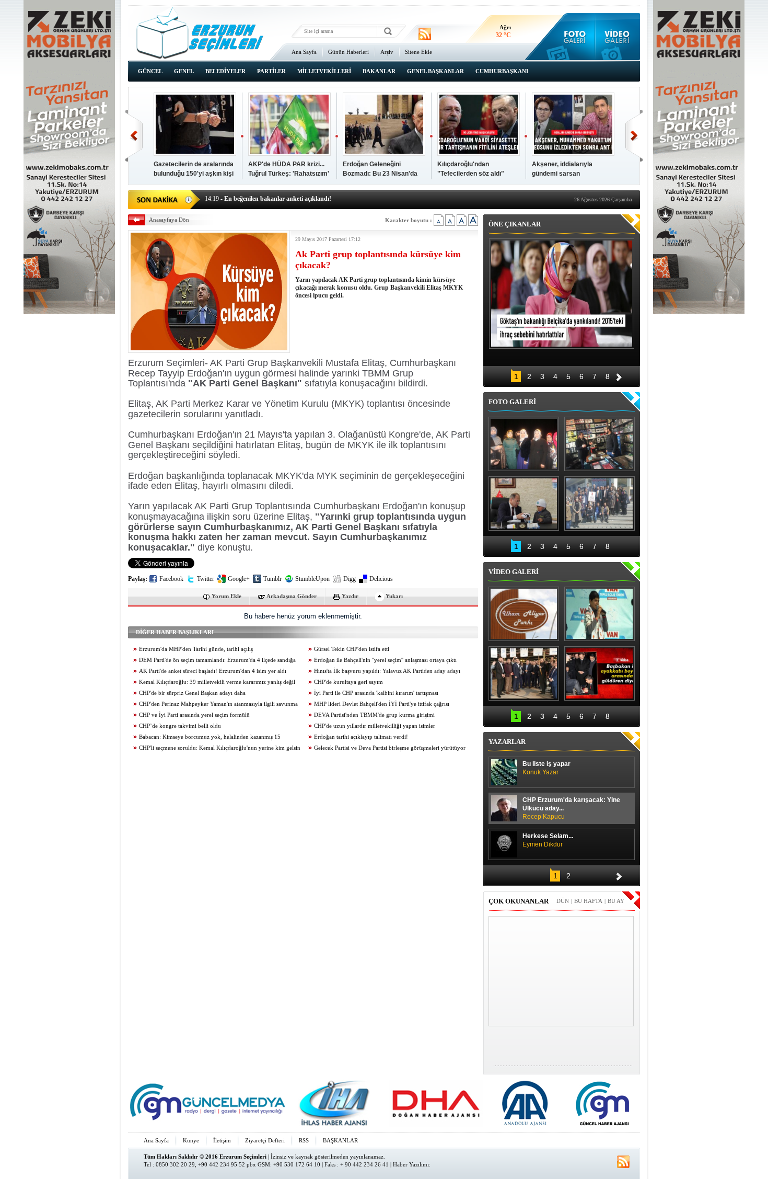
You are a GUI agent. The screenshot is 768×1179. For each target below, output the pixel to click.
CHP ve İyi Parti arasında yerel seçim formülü (194, 715)
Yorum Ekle (226, 596)
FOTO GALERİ (512, 402)
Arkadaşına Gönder (291, 596)
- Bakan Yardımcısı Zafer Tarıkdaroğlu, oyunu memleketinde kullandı (307, 200)
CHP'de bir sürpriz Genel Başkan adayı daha (192, 693)
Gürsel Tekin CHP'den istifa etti (351, 649)
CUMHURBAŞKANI (501, 71)
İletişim (222, 1140)
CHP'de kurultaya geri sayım (348, 682)
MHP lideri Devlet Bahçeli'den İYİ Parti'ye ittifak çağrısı (381, 704)
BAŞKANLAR (340, 1140)
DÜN (562, 901)
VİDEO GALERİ (513, 572)
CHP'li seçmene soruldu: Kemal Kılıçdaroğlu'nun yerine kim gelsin (219, 748)
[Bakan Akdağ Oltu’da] (523, 503)
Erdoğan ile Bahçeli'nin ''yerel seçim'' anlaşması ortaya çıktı (385, 660)
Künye (191, 1140)
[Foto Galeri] (572, 36)
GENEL (184, 71)
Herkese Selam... (547, 840)
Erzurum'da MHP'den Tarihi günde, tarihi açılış (196, 649)
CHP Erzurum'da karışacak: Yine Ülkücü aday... (571, 808)
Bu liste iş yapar (546, 768)
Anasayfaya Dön (169, 219)
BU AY (616, 901)
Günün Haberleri (348, 52)
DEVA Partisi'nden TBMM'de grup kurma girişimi (374, 715)
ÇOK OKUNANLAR (518, 901)
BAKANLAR (379, 71)
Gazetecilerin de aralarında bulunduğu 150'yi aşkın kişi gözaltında (194, 174)
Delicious (381, 578)
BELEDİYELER (225, 71)
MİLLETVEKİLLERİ (324, 71)
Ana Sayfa (304, 52)
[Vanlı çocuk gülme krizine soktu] (599, 614)
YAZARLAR (507, 742)
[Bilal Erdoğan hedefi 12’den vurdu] (523, 673)
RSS (304, 1140)
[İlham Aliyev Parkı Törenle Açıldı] (523, 614)
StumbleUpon (312, 578)
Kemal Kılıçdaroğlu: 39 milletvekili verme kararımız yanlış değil (217, 682)
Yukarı (394, 596)
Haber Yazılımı (411, 1164)
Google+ (239, 578)
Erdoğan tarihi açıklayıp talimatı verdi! (361, 737)
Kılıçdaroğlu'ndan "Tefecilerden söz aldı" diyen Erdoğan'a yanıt (470, 174)
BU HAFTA (588, 901)
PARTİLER (271, 71)
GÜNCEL (150, 71)
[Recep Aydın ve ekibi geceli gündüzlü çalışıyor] (599, 444)
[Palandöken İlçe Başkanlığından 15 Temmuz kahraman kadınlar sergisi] (599, 503)
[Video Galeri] (618, 36)
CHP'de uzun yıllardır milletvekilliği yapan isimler (374, 726)
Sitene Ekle (418, 52)
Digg (349, 578)
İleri (634, 136)
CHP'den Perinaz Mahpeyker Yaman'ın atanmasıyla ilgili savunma (218, 704)
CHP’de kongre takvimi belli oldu (180, 726)
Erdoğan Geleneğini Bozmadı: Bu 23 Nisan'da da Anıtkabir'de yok (380, 174)
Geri (134, 136)
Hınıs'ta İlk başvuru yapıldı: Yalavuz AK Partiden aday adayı (387, 671)
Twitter (205, 578)
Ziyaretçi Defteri (265, 1140)
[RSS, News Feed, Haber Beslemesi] (424, 34)
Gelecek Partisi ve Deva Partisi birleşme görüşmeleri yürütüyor (390, 748)
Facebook (171, 578)
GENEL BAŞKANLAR (435, 71)
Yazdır (350, 596)
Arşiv (386, 52)
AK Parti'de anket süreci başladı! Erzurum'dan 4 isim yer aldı (212, 671)
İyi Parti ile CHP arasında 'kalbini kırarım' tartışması (376, 693)
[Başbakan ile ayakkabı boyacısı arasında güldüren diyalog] (599, 673)
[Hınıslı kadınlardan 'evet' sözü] (523, 444)
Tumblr (272, 578)
